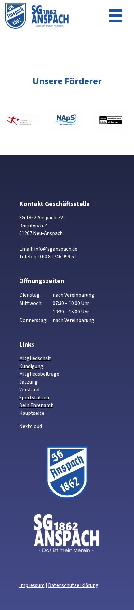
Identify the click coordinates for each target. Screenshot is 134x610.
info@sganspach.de (55, 249)
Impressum (32, 585)
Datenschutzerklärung (73, 585)
